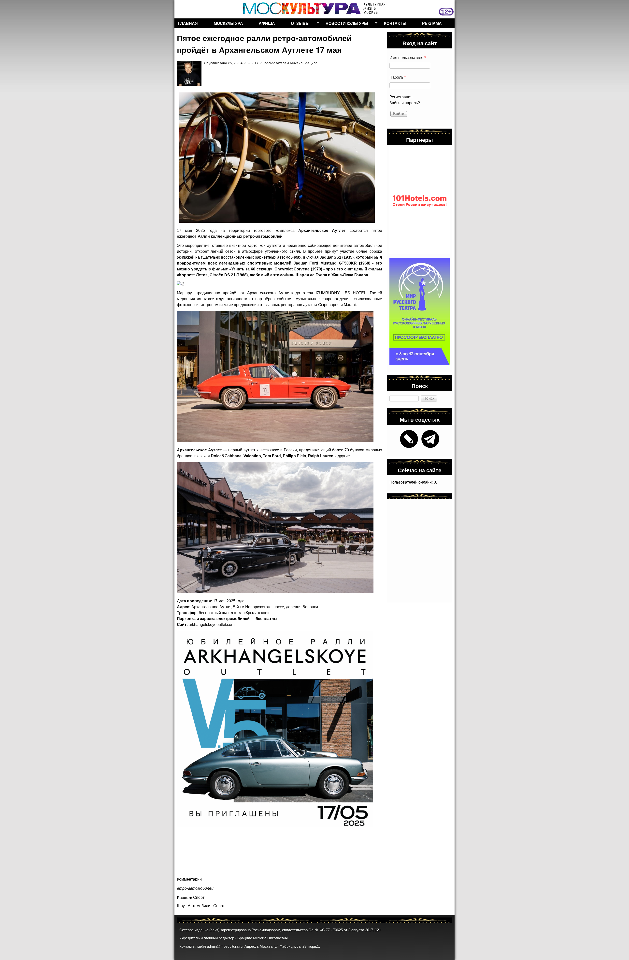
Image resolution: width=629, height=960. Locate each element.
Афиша (267, 23)
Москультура (228, 23)
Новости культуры (345, 24)
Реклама (432, 23)
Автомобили (199, 906)
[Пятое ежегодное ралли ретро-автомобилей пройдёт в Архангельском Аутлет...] (277, 157)
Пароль (397, 77)
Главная (188, 23)
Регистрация (401, 97)
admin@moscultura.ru (225, 946)
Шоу (181, 906)
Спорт (198, 897)
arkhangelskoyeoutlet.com (211, 624)
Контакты (395, 23)
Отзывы (298, 24)
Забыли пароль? (404, 103)
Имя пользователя (407, 58)
